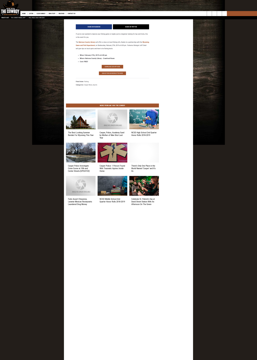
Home (24, 13)
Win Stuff (52, 13)
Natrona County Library (87, 42)
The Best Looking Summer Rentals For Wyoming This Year (81, 133)
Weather (61, 13)
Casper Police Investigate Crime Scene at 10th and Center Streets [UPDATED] (78, 168)
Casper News (88, 85)
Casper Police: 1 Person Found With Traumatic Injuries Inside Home (112, 168)
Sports (95, 85)
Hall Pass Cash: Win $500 (37, 17)
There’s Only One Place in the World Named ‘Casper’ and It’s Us (143, 168)
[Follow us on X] (224, 13)
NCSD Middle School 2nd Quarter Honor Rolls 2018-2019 (112, 200)
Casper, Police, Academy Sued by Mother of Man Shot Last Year (112, 135)
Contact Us (71, 13)
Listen (31, 13)
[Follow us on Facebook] (219, 13)
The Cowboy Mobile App (18, 17)
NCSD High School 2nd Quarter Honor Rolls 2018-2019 (144, 133)
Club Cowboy (41, 13)
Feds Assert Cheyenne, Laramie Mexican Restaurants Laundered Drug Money (80, 201)
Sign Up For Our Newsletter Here (112, 73)
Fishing (86, 81)
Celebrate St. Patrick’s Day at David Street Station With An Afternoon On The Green (143, 201)
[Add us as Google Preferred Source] (214, 13)
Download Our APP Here (112, 66)
